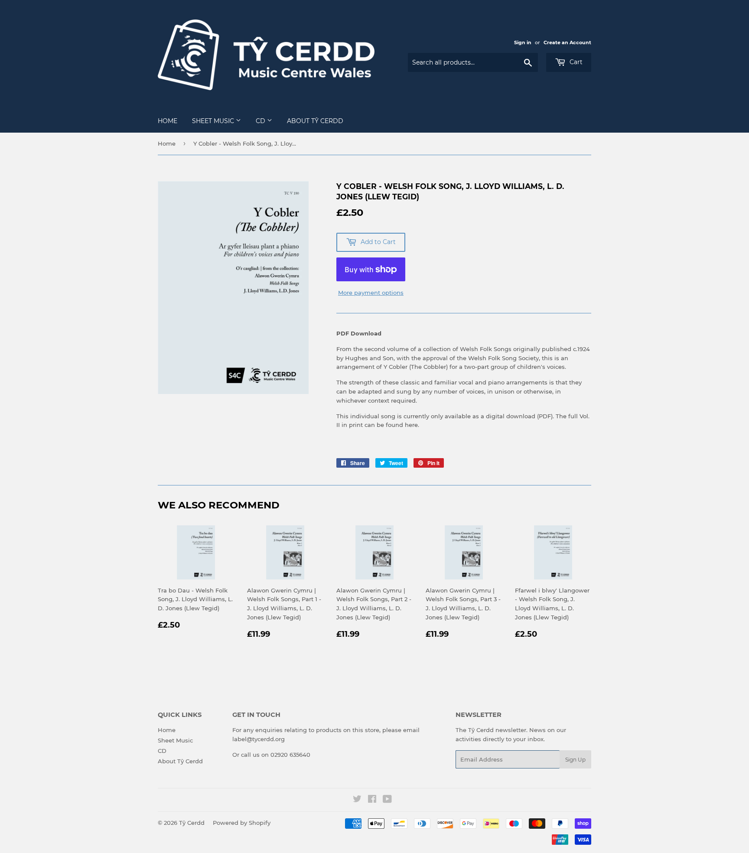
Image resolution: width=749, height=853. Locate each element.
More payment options (371, 292)
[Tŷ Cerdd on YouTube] (387, 800)
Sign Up (575, 759)
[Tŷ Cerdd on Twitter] (357, 800)
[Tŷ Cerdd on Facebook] (372, 800)
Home (167, 121)
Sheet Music (214, 121)
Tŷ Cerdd (192, 822)
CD (261, 121)
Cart (575, 62)
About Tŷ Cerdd (315, 121)
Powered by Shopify (241, 822)
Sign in (522, 42)
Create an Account (567, 42)
